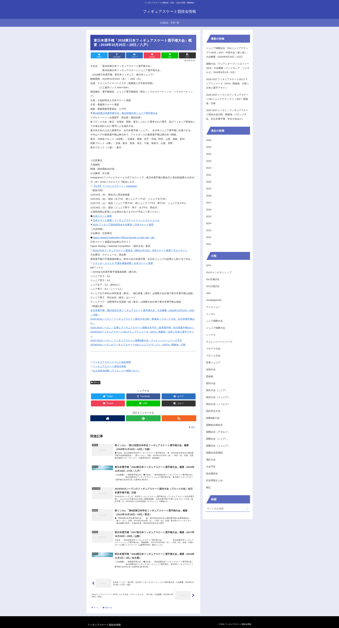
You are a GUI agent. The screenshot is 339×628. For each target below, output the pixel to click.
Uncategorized (213, 300)
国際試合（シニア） (217, 439)
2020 (208, 181)
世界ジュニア (213, 362)
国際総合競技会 (214, 425)
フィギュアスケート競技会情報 (109, 366)
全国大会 (211, 369)
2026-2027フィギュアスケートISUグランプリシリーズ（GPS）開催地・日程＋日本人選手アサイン (227, 83)
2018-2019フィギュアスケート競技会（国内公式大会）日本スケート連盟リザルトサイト (140, 250)
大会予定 (211, 466)
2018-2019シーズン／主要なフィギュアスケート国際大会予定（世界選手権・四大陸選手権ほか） (142, 327)
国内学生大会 (213, 411)
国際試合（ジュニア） (218, 445)
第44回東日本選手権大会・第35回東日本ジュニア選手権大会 (125, 113)
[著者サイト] (107, 418)
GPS (208, 265)
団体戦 (209, 376)
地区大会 (96, 382)
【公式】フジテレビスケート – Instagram (115, 186)
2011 (208, 244)
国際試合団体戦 (214, 452)
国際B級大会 (213, 418)
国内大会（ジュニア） (218, 397)
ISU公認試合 (213, 286)
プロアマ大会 (213, 348)
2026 (208, 140)
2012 (208, 237)
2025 (208, 147)
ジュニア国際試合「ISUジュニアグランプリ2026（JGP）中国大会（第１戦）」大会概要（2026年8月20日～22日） (227, 52)
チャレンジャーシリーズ (219, 341)
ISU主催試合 (213, 279)
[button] (247, 508)
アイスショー (213, 307)
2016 (208, 209)
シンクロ (211, 334)
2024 (208, 154)
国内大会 (211, 383)
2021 (208, 175)
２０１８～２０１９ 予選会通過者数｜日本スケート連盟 (123, 263)
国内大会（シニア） (217, 390)
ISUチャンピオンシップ (218, 272)
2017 (208, 202)
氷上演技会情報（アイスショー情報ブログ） (116, 370)
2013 (208, 230)
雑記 (208, 487)
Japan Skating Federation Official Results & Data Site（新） (124, 237)
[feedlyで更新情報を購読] (143, 418)
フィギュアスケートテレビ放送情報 (112, 362)
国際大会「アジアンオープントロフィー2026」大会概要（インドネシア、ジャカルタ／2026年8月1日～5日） (227, 68)
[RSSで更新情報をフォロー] (179, 418)
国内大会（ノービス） (218, 404)
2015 (208, 216)
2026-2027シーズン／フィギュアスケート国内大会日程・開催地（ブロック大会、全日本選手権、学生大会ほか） (227, 114)
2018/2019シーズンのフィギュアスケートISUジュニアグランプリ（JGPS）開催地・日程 (138, 344)
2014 (208, 223)
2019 (208, 188)
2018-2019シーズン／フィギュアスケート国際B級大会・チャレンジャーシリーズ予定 (136, 340)
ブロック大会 (213, 355)
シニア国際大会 (214, 321)
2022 (208, 168)
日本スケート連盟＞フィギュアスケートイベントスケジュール (126, 220)
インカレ (211, 314)
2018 (208, 195)
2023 (208, 161)
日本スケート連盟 (102, 216)
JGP (208, 293)
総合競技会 (212, 473)
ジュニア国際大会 (215, 328)
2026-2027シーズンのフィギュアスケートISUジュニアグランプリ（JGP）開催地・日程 (227, 99)
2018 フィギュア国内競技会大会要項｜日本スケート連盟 (123, 224)
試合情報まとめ (214, 480)
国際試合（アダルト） (218, 432)
